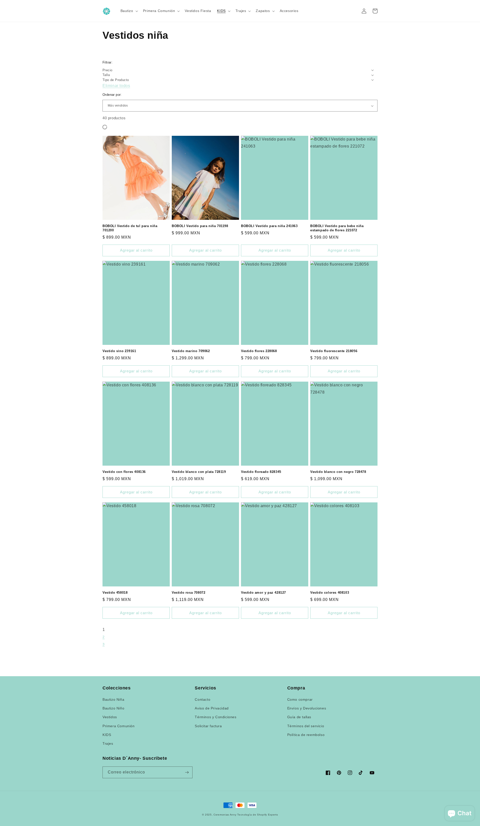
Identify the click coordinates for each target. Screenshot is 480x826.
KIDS (106, 735)
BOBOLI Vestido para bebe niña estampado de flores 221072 (337, 228)
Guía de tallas (299, 717)
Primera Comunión (118, 726)
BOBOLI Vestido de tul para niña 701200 (130, 228)
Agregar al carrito (136, 250)
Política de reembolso (306, 735)
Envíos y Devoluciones (306, 708)
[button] (129, 11)
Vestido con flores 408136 (124, 472)
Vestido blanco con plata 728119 (199, 472)
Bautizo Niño (113, 708)
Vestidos (109, 717)
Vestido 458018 (115, 592)
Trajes (107, 743)
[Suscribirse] (186, 772)
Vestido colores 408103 (329, 592)
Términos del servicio (305, 726)
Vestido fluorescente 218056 (333, 351)
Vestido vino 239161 (119, 351)
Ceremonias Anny (225, 814)
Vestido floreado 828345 (261, 472)
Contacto (202, 699)
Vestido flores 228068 (259, 351)
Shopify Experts (267, 814)
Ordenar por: (112, 95)
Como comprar (300, 699)
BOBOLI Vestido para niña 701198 (200, 226)
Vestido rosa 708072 (188, 592)
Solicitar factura (208, 726)
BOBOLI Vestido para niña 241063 (269, 226)
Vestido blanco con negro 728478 (338, 472)
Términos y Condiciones (215, 717)
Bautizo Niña (113, 699)
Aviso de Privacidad (211, 708)
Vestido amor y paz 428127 (263, 592)
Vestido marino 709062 (191, 351)
